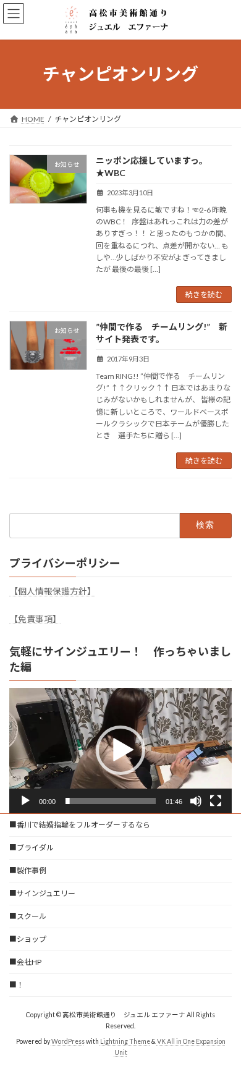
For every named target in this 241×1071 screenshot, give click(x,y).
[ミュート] (196, 801)
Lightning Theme (125, 1040)
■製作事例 (27, 870)
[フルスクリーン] (215, 801)
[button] (120, 750)
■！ (16, 984)
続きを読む (203, 294)
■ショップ (27, 939)
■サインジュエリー (42, 893)
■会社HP (25, 962)
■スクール (27, 916)
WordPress (68, 1040)
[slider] (111, 801)
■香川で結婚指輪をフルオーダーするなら (79, 824)
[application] (120, 750)
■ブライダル (31, 847)
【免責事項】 (35, 619)
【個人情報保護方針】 (52, 591)
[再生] (25, 801)
